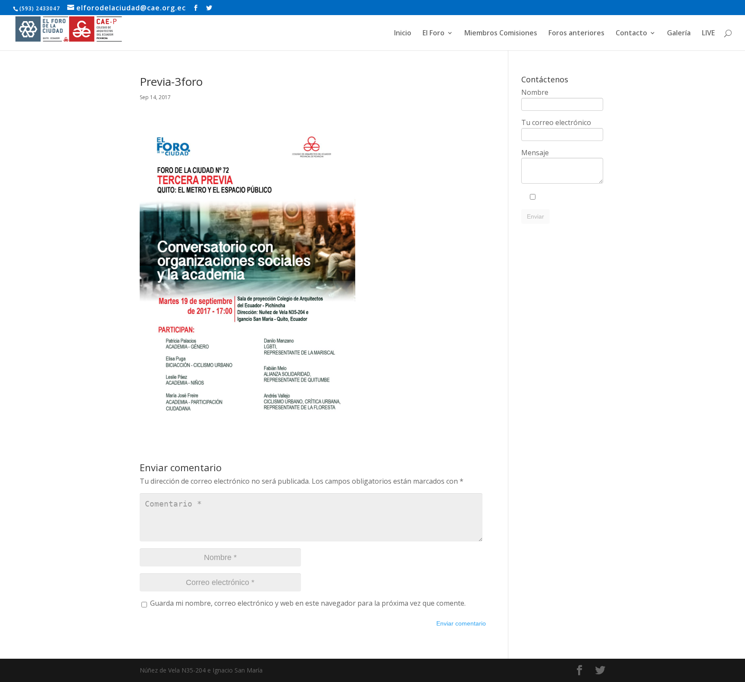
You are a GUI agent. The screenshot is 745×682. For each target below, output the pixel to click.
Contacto (631, 34)
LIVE (708, 34)
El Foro (433, 34)
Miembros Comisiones (500, 34)
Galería (679, 34)
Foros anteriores (576, 34)
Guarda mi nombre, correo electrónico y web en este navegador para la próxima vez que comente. (308, 603)
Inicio (402, 34)
